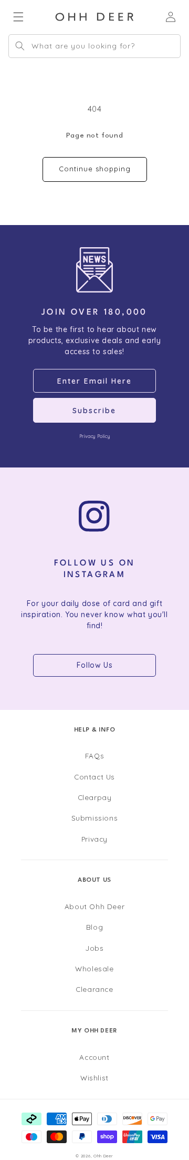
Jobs (94, 947)
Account (94, 1056)
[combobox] (94, 46)
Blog (94, 926)
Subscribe (94, 410)
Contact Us (94, 776)
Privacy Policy (94, 436)
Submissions (94, 817)
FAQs (94, 755)
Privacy (94, 838)
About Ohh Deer (94, 906)
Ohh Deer (103, 1155)
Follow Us (94, 665)
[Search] (20, 45)
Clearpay (95, 797)
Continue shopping (95, 168)
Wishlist (94, 1077)
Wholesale (94, 968)
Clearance (94, 988)
